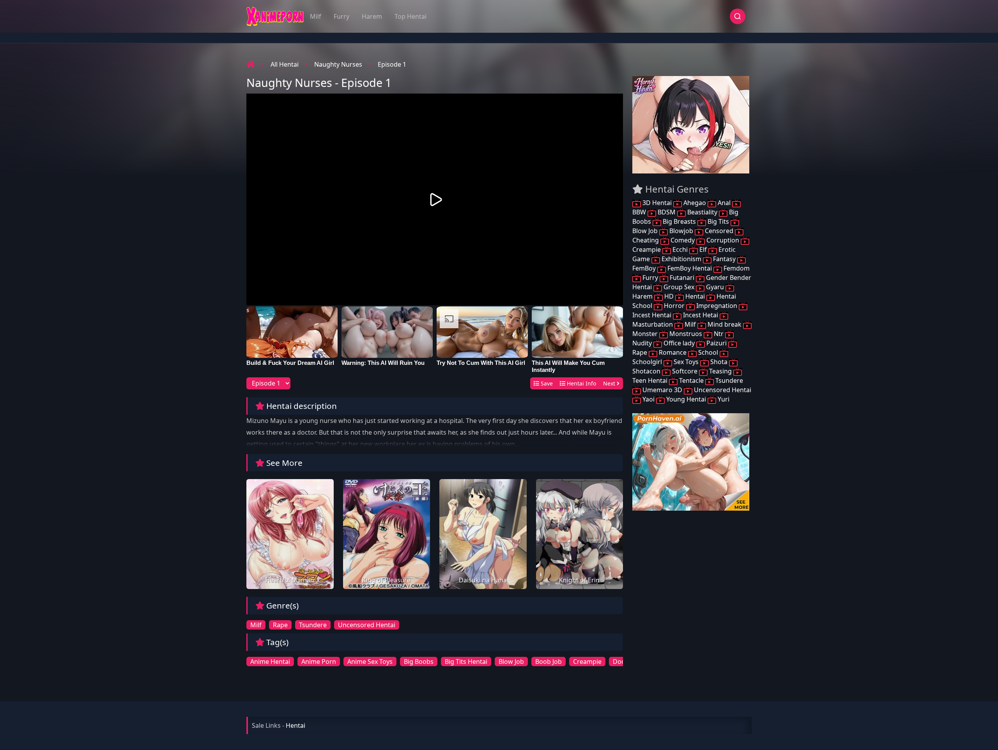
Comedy (682, 240)
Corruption (723, 240)
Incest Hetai (700, 315)
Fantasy (724, 259)
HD (669, 296)
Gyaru (714, 287)
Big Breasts (679, 221)
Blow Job (511, 661)
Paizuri (716, 343)
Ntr (718, 333)
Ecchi (680, 249)
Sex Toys (686, 361)
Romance (672, 352)
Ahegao (695, 202)
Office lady (679, 343)
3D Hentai (657, 202)
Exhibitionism (681, 259)
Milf (315, 16)
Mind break (724, 324)
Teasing (720, 371)
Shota (719, 361)
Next (610, 383)
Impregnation (717, 305)
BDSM (666, 212)
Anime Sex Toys (370, 661)
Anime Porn (318, 661)
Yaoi (648, 399)
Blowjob (681, 230)
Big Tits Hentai (466, 661)
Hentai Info (580, 383)
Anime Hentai (270, 661)
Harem (372, 16)
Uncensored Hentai (366, 625)
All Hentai (285, 64)
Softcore (685, 371)
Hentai (695, 296)
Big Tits (718, 221)
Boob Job (548, 661)
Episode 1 (392, 64)
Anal (724, 202)
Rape (280, 625)
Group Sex (679, 287)
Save (546, 383)
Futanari (682, 277)
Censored (719, 230)
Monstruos (686, 333)
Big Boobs (419, 661)
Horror (674, 305)
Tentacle (691, 380)
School (708, 352)
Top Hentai (410, 16)
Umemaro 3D (662, 390)
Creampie (587, 661)
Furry (341, 16)
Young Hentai (686, 399)
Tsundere (313, 625)
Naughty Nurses (338, 64)
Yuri (722, 399)
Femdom (736, 268)
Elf (703, 249)
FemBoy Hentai (689, 268)
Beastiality (702, 212)
